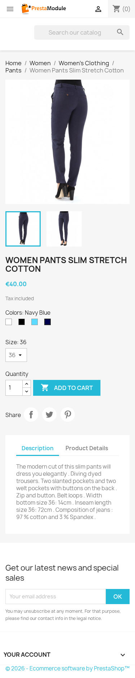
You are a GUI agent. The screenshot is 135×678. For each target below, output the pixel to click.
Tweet (49, 414)
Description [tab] (38, 448)
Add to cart (67, 387)
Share (31, 414)
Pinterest (67, 414)
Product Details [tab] (87, 448)
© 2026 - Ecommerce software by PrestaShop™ (67, 668)
